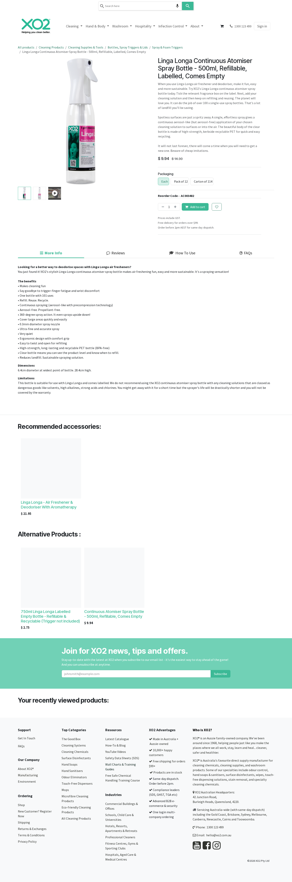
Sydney (245, 814)
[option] (146, 478)
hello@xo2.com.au (218, 835)
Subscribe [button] (220, 674)
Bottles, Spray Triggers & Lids (128, 47)
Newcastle (214, 819)
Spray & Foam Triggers (167, 47)
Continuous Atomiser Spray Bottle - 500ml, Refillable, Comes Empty (114, 614)
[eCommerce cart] (222, 26)
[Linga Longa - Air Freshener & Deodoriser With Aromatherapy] (51, 468)
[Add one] (176, 206)
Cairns (226, 819)
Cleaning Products (51, 47)
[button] (24, 121)
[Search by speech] (177, 6)
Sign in (262, 26)
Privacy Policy (27, 841)
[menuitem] (74, 26)
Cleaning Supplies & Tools (85, 47)
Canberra (199, 819)
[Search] (188, 6)
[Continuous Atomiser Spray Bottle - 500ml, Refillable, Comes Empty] (114, 578)
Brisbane (233, 814)
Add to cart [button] (197, 207)
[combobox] (140, 6)
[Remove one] (162, 206)
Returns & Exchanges (32, 829)
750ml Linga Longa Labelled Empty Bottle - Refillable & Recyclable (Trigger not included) (50, 616)
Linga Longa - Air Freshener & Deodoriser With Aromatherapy (48, 504)
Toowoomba (245, 819)
